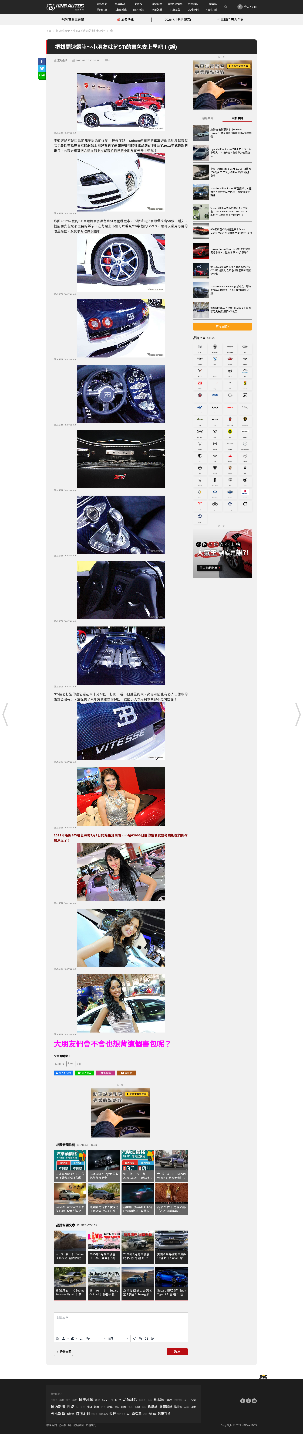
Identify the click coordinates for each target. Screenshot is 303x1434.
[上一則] (5, 714)
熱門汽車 (102, 9)
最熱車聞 (237, 118)
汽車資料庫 (120, 9)
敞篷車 (54, 1400)
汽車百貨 (164, 1414)
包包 (70, 1063)
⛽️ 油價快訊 (125, 19)
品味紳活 (193, 9)
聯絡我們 (51, 1425)
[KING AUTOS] (65, 7)
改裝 (97, 1399)
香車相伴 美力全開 (230, 19)
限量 (193, 1399)
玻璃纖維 (166, 1407)
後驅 (130, 1407)
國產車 (142, 1400)
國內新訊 (138, 9)
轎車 (117, 1406)
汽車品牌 (175, 9)
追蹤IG (107, 1072)
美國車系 (103, 1413)
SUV (104, 1399)
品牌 (144, 1407)
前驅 (123, 1406)
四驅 (137, 1406)
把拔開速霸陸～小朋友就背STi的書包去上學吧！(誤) (84, 30)
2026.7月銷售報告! (178, 19)
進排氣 (178, 1406)
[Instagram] (248, 1400)
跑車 (110, 1406)
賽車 (68, 1400)
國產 (82, 1407)
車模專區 (120, 3)
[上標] (134, 1338)
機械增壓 (159, 1399)
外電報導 (157, 9)
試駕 (150, 1400)
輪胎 (61, 1399)
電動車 (94, 1414)
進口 (89, 1406)
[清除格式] (81, 1338)
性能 (70, 1407)
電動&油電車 (175, 3)
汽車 (103, 1407)
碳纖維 (152, 1407)
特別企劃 (211, 9)
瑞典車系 (121, 1414)
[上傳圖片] (58, 1338)
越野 (96, 1406)
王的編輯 (62, 60)
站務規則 (91, 1425)
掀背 (145, 1414)
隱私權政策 (65, 1425)
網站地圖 (78, 1425)
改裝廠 (70, 1413)
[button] (65, 1338)
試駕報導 (157, 3)
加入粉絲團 (65, 1072)
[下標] (140, 1338)
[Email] (254, 1400)
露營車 (137, 1414)
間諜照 (138, 3)
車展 (169, 1399)
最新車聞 (102, 3)
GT (129, 1413)
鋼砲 (193, 1406)
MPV (118, 1399)
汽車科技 (193, 3)
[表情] (152, 1338)
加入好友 (87, 1072)
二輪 (186, 1406)
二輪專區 (211, 3)
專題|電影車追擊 (72, 19)
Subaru (59, 1063)
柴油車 (152, 1413)
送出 (177, 1352)
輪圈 (74, 1399)
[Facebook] (242, 1400)
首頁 (48, 30)
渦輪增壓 (178, 1400)
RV (111, 1399)
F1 (77, 1407)
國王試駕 (86, 1400)
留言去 (128, 1073)
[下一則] (297, 714)
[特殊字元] (146, 1338)
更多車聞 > (222, 326)
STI (79, 1063)
